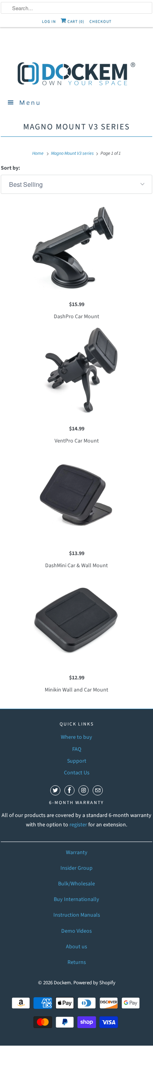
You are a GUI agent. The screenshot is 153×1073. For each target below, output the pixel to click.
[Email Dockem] (98, 790)
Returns (76, 962)
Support (76, 761)
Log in (49, 21)
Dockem (62, 982)
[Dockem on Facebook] (69, 790)
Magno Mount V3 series (76, 127)
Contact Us (76, 773)
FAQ (76, 749)
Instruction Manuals (76, 915)
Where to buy (76, 737)
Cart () (75, 21)
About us (76, 947)
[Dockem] (76, 73)
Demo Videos (76, 931)
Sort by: (10, 168)
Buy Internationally (76, 899)
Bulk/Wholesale (76, 884)
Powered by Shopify (94, 982)
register (78, 825)
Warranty (76, 852)
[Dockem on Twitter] (55, 790)
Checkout (100, 21)
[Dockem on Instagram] (83, 790)
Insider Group (76, 868)
